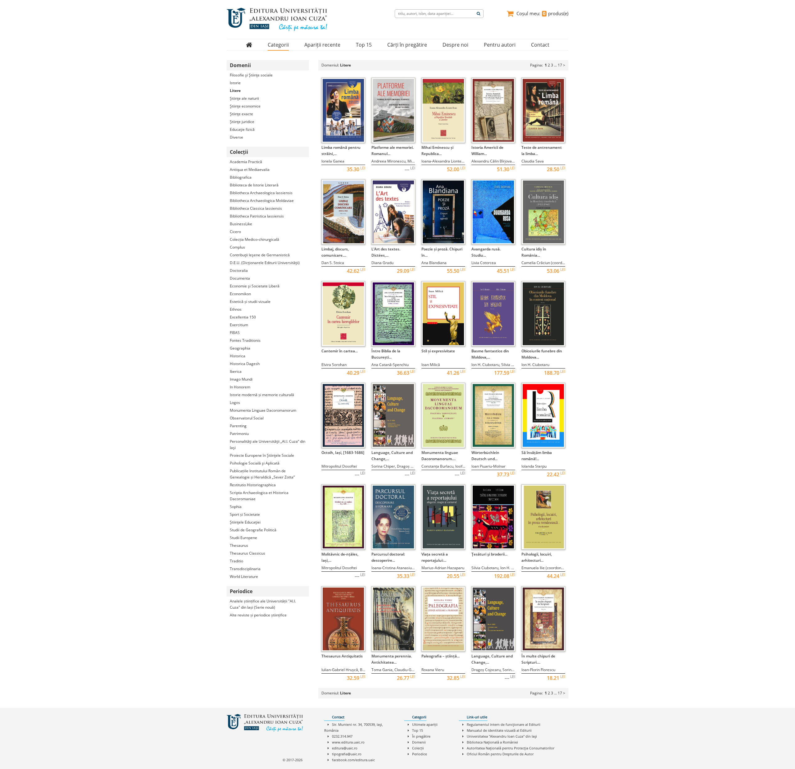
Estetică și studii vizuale (250, 301)
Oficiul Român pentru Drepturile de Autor (500, 754)
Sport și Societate (245, 514)
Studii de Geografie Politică (253, 530)
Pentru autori (500, 44)
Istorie (235, 82)
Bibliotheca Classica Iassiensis (256, 208)
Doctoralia (239, 270)
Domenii (419, 742)
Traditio (236, 561)
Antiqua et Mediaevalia (250, 169)
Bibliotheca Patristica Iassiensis (257, 216)
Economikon (240, 293)
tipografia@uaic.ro (346, 754)
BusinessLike (241, 224)
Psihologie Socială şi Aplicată (254, 463)
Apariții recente (322, 44)
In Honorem (240, 387)
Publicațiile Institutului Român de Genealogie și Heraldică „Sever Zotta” (262, 474)
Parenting (238, 425)
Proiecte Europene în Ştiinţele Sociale (262, 455)
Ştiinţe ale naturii (244, 98)
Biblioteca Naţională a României (492, 742)
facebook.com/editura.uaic (353, 760)
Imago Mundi (241, 379)
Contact (540, 44)
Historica (237, 356)
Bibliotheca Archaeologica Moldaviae (262, 200)
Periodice (419, 754)
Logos (235, 402)
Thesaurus (239, 545)
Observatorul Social (247, 418)
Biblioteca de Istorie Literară (254, 185)
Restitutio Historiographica (253, 484)
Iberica (236, 371)
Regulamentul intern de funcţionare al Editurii (503, 724)
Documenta (240, 278)
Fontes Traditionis (245, 340)
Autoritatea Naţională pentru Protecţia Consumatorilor (510, 748)
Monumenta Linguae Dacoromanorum (263, 410)
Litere (235, 90)
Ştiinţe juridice (242, 121)
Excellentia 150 (243, 317)
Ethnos (236, 309)
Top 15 (364, 44)
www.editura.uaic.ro (348, 742)
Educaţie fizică (242, 129)
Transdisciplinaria (245, 568)
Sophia (236, 506)
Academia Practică (246, 161)
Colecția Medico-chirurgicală (254, 239)
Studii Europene (243, 537)
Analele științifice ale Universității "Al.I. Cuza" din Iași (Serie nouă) (263, 604)
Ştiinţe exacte (241, 114)
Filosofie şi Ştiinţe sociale (251, 75)
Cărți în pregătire (407, 44)
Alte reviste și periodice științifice (258, 615)
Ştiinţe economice (245, 106)
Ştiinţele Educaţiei (245, 522)
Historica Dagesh (245, 363)
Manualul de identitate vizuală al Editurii (499, 730)
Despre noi (455, 44)
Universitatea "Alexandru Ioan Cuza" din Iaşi (502, 736)
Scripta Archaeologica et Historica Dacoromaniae (259, 495)
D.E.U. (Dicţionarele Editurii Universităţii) (265, 262)
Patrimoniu (239, 433)
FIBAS (235, 332)
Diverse (236, 137)
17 (560, 65)
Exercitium (239, 324)
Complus (237, 247)
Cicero (235, 231)
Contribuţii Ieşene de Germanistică (260, 255)
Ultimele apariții (425, 724)
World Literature (244, 576)
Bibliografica (241, 177)
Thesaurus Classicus (247, 553)
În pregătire (421, 736)
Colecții (418, 748)
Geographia (240, 348)
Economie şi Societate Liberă (254, 286)
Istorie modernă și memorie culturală (262, 394)
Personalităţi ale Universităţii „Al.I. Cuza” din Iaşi (267, 444)
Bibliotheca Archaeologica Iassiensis (261, 192)
